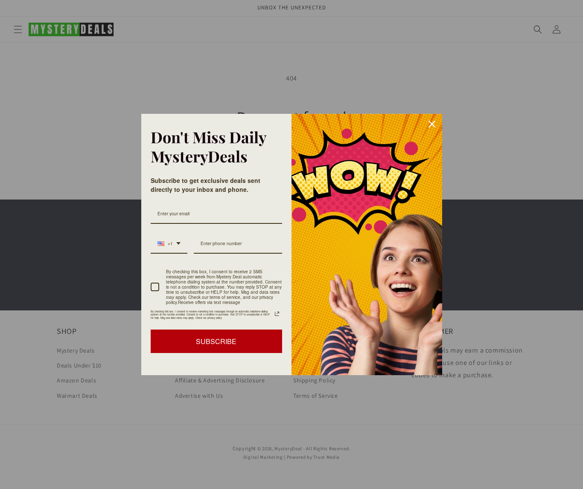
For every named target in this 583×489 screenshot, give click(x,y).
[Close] (432, 124)
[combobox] (169, 244)
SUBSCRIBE (216, 341)
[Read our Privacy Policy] (277, 314)
